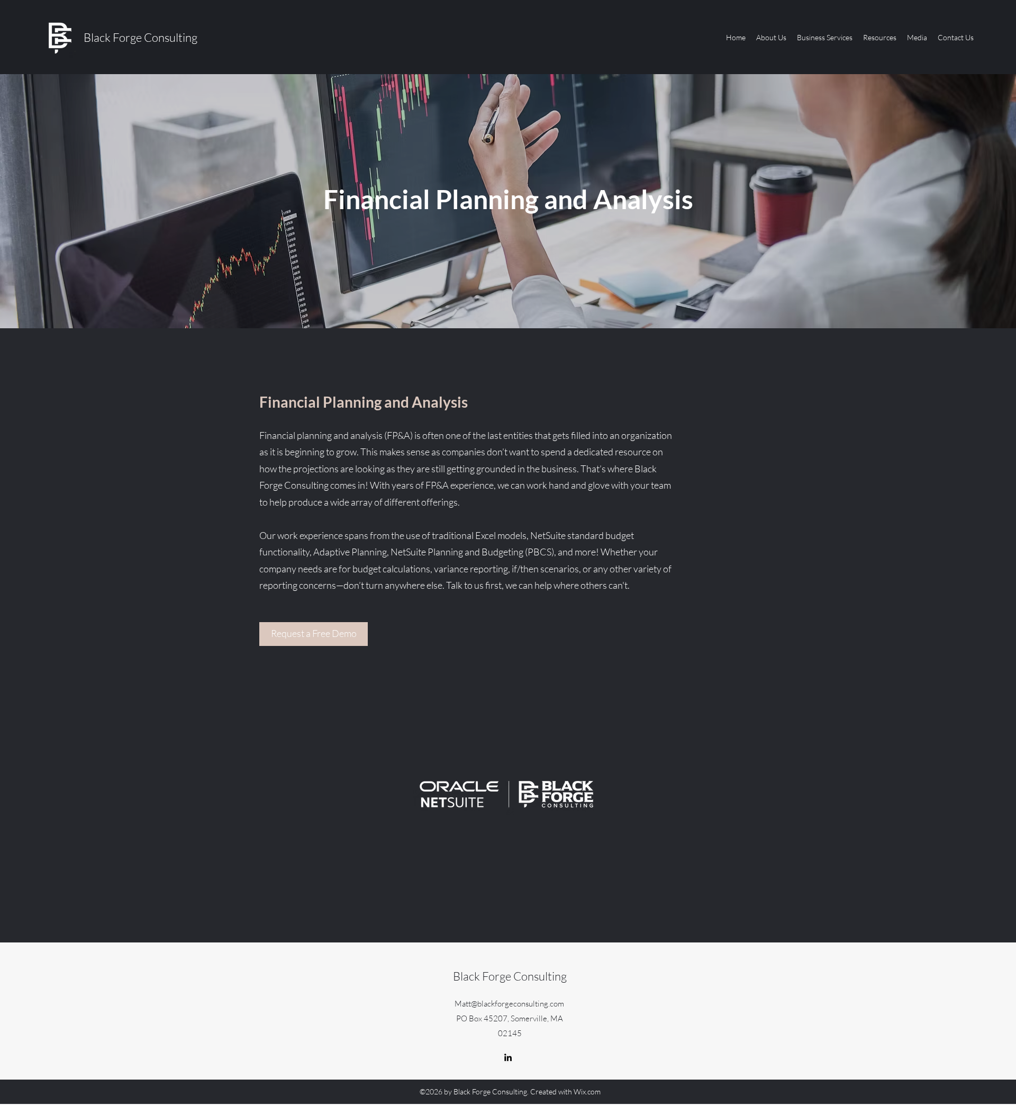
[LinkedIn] (508, 1057)
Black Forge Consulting (140, 37)
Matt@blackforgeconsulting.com (509, 1004)
